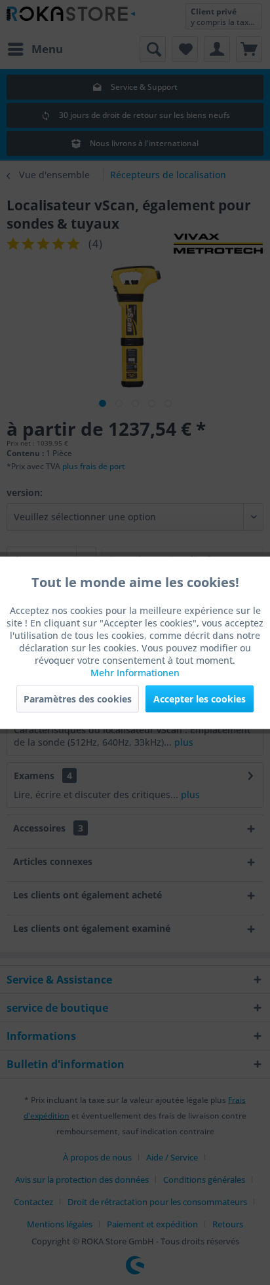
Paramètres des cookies (78, 698)
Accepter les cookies (199, 698)
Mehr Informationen (135, 672)
